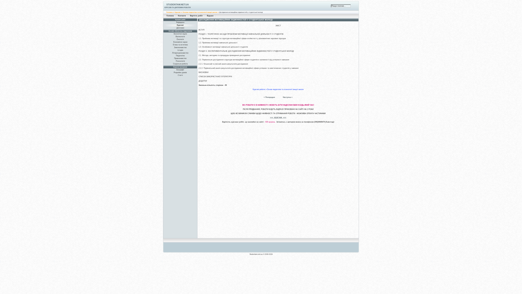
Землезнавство (180, 47)
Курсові (178, 12)
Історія (180, 50)
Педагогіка (180, 56)
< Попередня (269, 97)
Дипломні (180, 28)
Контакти (182, 16)
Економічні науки (180, 42)
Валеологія (180, 37)
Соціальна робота (180, 64)
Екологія (180, 39)
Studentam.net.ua (177, 4)
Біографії (180, 70)
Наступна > (288, 97)
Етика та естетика (180, 45)
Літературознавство (180, 53)
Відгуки (210, 16)
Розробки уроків (180, 72)
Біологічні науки (180, 34)
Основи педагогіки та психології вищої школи (200, 12)
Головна (169, 12)
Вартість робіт (196, 16)
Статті (180, 75)
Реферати (180, 22)
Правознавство (180, 58)
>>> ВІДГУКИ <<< (278, 118)
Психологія (180, 61)
